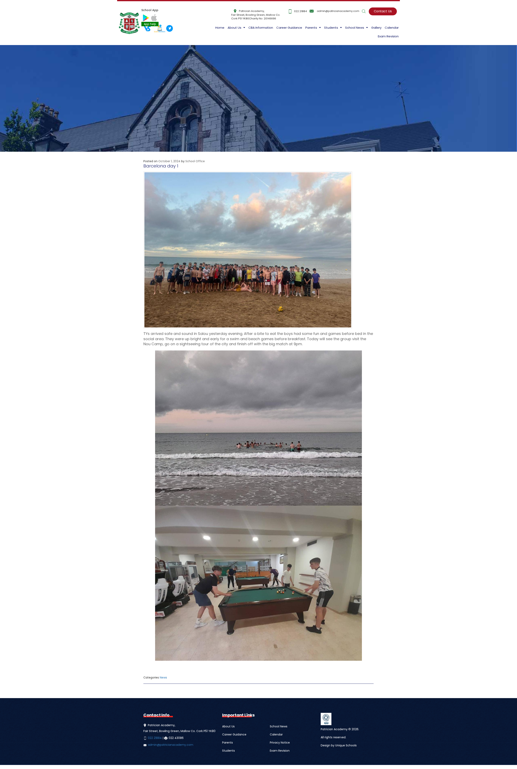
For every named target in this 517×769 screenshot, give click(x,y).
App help (150, 24)
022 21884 (300, 11)
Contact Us (383, 11)
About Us (234, 27)
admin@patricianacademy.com (338, 11)
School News (278, 726)
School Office (195, 161)
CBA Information (260, 27)
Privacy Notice (280, 743)
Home (219, 27)
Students (228, 751)
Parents (227, 743)
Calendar (392, 27)
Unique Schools (346, 745)
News (163, 677)
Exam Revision (388, 36)
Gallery (376, 27)
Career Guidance (289, 27)
